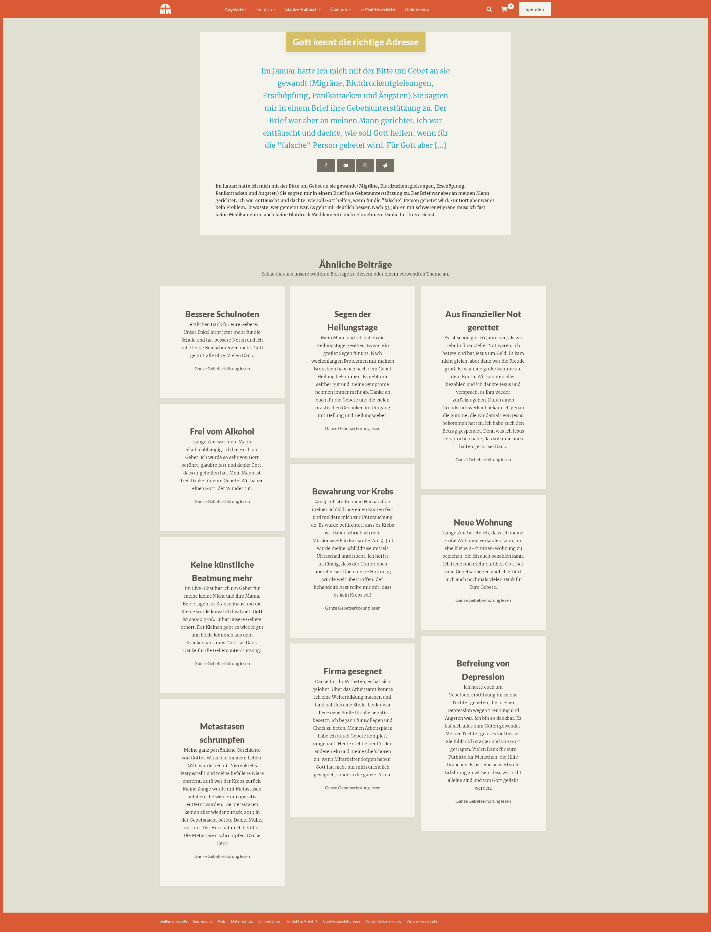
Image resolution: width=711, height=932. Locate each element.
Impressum (202, 921)
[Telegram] (385, 165)
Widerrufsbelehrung (383, 921)
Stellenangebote (173, 921)
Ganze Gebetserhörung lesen (222, 368)
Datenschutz (242, 921)
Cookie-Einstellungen (341, 921)
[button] (236, 9)
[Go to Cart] (507, 9)
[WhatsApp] (365, 165)
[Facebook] (326, 165)
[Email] (346, 165)
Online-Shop (269, 921)
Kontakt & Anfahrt (301, 921)
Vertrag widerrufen (423, 921)
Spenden (535, 9)
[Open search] (489, 9)
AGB (221, 921)
